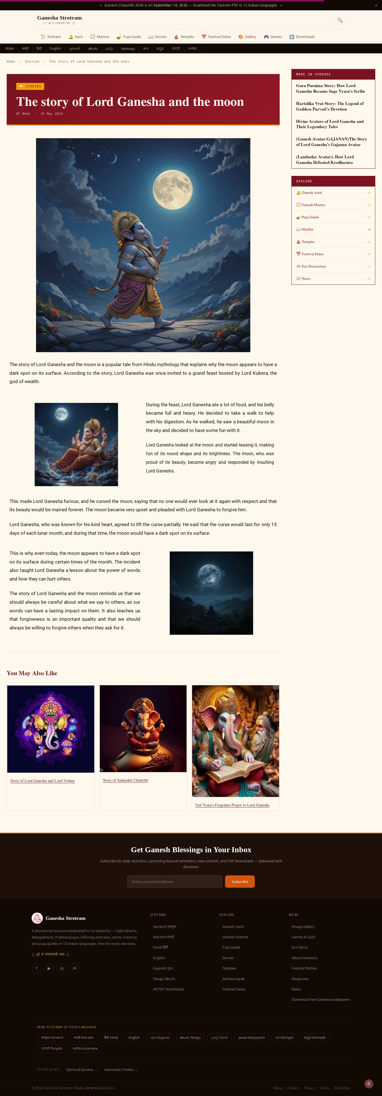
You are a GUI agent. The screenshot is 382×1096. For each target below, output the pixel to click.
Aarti (75, 36)
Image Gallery (303, 926)
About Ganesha (304, 957)
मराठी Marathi (83, 1037)
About (278, 1088)
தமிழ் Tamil (219, 1037)
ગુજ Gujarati (159, 1037)
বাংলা (145, 48)
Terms (324, 1088)
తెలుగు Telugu (190, 1037)
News (296, 989)
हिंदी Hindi (111, 1037)
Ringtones (300, 978)
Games (273, 36)
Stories (157, 36)
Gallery (247, 36)
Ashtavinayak (233, 978)
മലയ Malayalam (251, 1037)
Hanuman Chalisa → (121, 1069)
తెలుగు (93, 48)
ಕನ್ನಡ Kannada (315, 1037)
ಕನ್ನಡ (160, 48)
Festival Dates (216, 36)
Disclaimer (342, 1088)
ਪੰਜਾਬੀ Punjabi (51, 1048)
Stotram (51, 36)
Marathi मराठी (163, 936)
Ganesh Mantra (235, 936)
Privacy (309, 1088)
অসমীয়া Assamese (85, 1048)
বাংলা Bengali (284, 1037)
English (55, 48)
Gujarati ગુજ (163, 968)
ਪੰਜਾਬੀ (176, 48)
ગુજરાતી (74, 48)
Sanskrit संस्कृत (164, 926)
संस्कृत (10, 48)
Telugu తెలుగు (164, 978)
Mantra (99, 36)
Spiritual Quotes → (82, 1069)
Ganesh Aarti (233, 926)
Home (11, 61)
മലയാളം (128, 48)
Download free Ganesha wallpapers (321, 999)
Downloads (302, 36)
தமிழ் (109, 48)
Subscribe (240, 881)
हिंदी (39, 48)
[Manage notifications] (368, 1083)
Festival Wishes (304, 968)
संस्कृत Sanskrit (52, 1037)
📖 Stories (30, 86)
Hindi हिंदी (160, 947)
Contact (293, 1088)
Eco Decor (300, 947)
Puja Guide (128, 36)
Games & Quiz (303, 936)
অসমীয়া (192, 48)
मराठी (25, 48)
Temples (184, 36)
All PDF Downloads (168, 989)
